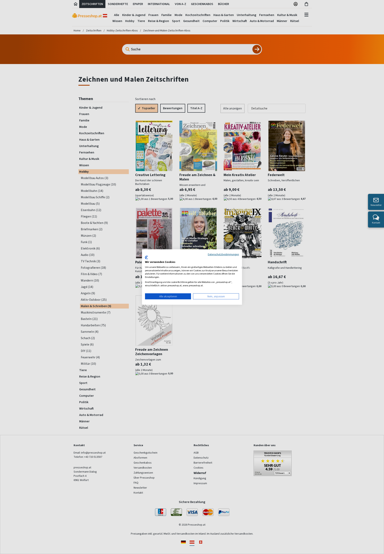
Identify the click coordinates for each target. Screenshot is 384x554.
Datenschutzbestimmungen (223, 254)
